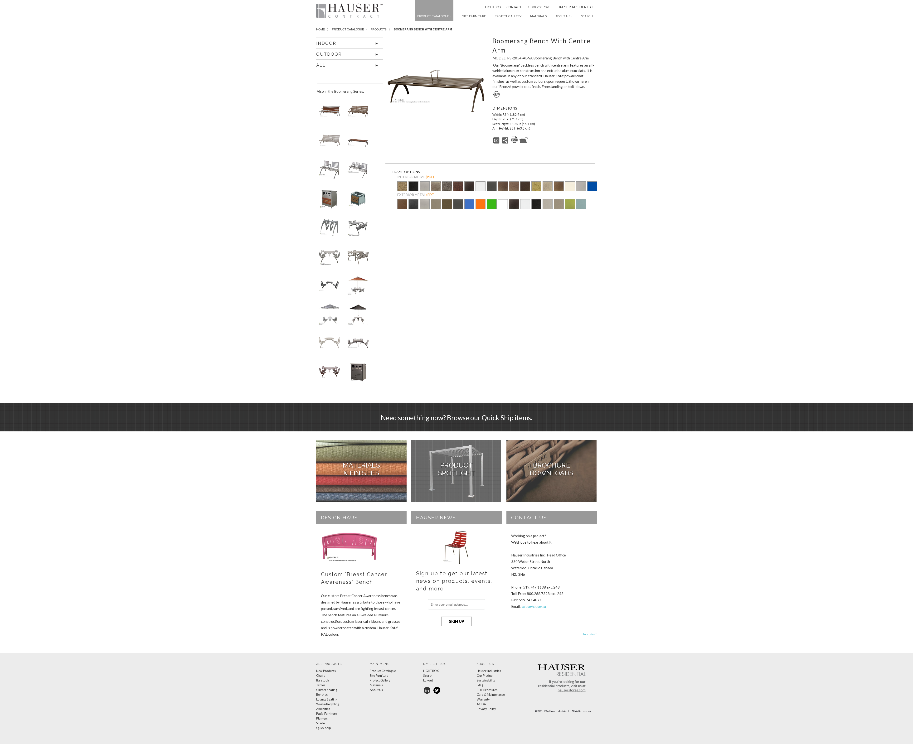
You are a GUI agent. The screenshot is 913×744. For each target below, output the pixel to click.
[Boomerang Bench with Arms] (328, 113)
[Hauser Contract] (349, 11)
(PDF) (430, 177)
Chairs (320, 675)
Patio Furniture (326, 713)
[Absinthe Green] (570, 207)
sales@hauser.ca (533, 606)
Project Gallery (508, 16)
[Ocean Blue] (469, 207)
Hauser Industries (489, 671)
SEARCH (587, 16)
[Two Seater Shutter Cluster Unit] (328, 287)
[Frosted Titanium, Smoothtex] (558, 207)
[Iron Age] (447, 187)
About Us (563, 16)
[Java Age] (558, 187)
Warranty (483, 699)
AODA (481, 704)
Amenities (323, 709)
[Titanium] (436, 207)
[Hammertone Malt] (514, 187)
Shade (320, 723)
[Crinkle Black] (469, 187)
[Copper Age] (458, 187)
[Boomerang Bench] (328, 142)
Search (427, 675)
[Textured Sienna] (503, 187)
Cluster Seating (326, 690)
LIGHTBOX (493, 7)
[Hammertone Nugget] (402, 187)
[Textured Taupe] (547, 187)
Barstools (323, 680)
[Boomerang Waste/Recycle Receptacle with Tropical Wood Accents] (328, 200)
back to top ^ (590, 634)
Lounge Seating (326, 699)
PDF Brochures (487, 690)
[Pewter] (424, 190)
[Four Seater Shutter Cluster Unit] (357, 229)
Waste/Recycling (327, 704)
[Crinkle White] (480, 187)
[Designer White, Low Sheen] (503, 207)
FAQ (480, 685)
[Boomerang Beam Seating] (328, 171)
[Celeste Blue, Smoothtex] (581, 207)
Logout (428, 680)
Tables (320, 685)
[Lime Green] (491, 207)
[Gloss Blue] (592, 187)
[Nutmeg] (402, 207)
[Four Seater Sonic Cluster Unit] (328, 258)
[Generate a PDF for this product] (514, 143)
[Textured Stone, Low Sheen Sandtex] (413, 207)
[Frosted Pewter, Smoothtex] (547, 207)
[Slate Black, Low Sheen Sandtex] (413, 190)
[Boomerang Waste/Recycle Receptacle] (357, 373)
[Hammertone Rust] (525, 187)
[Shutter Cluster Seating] (357, 287)
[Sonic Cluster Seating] (357, 316)
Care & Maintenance (491, 694)
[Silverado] (436, 190)
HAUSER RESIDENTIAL (575, 7)
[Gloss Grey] (581, 187)
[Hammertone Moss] (536, 187)
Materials (538, 16)
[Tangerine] (480, 207)
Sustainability (486, 680)
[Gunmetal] (491, 187)
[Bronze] (447, 207)
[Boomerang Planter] (357, 200)
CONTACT (512, 7)
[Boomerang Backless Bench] (357, 142)
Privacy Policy (486, 709)
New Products (326, 671)
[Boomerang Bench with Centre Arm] (436, 86)
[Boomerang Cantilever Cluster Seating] (357, 258)
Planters (322, 718)
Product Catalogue (348, 29)
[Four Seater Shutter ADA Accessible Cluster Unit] (357, 345)
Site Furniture (474, 16)
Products (378, 29)
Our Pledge (484, 675)
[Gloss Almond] (570, 187)
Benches (322, 694)
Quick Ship (497, 418)
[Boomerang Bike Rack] (328, 229)
